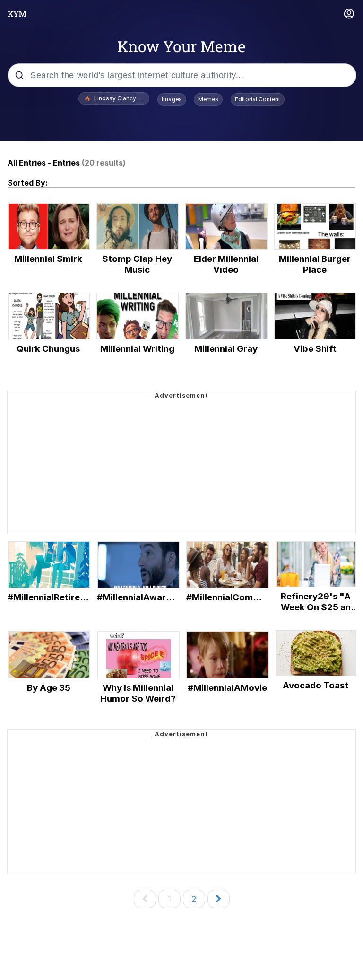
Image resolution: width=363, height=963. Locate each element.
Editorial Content (257, 99)
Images (172, 99)
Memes (208, 99)
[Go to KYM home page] (17, 13)
